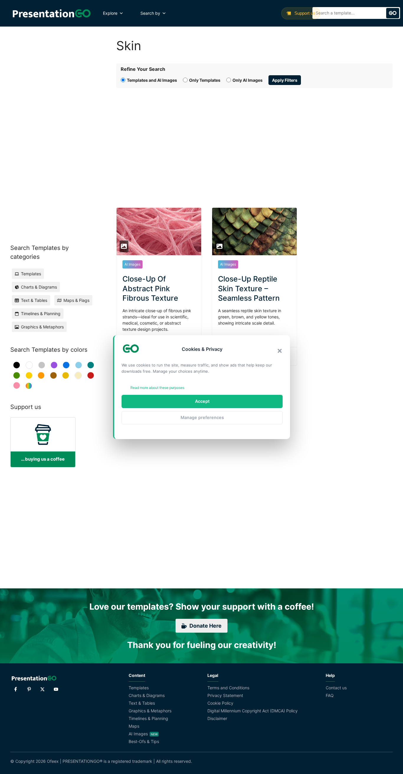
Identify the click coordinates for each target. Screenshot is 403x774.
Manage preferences (202, 417)
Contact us (336, 687)
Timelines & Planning (148, 718)
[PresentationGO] (51, 13)
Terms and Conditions (228, 687)
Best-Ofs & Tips (144, 741)
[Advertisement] (254, 141)
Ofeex (53, 761)
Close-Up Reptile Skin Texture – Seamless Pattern (249, 288)
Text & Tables (142, 703)
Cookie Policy (220, 703)
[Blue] (66, 365)
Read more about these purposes (157, 387)
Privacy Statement (225, 695)
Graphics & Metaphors (150, 710)
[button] (280, 351)
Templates (139, 687)
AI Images (132, 264)
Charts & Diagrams (147, 695)
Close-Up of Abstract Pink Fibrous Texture (150, 288)
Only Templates (204, 80)
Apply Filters (284, 80)
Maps (134, 726)
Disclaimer (217, 718)
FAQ (330, 695)
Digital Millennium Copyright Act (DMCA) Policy (252, 710)
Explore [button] (110, 13)
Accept (202, 401)
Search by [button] (150, 13)
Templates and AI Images (152, 80)
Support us (304, 13)
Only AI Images (247, 80)
